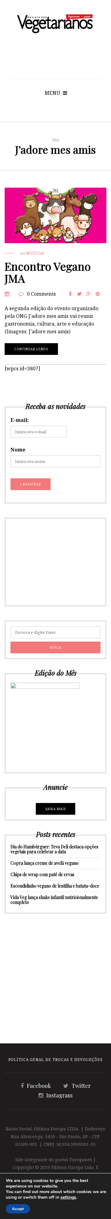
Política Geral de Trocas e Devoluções (55, 1059)
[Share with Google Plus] (88, 293)
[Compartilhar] (70, 293)
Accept (18, 1208)
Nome (17, 449)
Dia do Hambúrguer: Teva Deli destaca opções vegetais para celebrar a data (54, 849)
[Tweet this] (79, 293)
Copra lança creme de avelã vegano (44, 863)
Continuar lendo (31, 349)
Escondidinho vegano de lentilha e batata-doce (54, 886)
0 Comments (41, 293)
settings (68, 1197)
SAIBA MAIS (55, 809)
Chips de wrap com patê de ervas (42, 874)
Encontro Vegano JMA (48, 272)
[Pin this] (97, 293)
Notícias (35, 253)
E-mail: (19, 420)
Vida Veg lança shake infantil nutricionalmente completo (54, 899)
